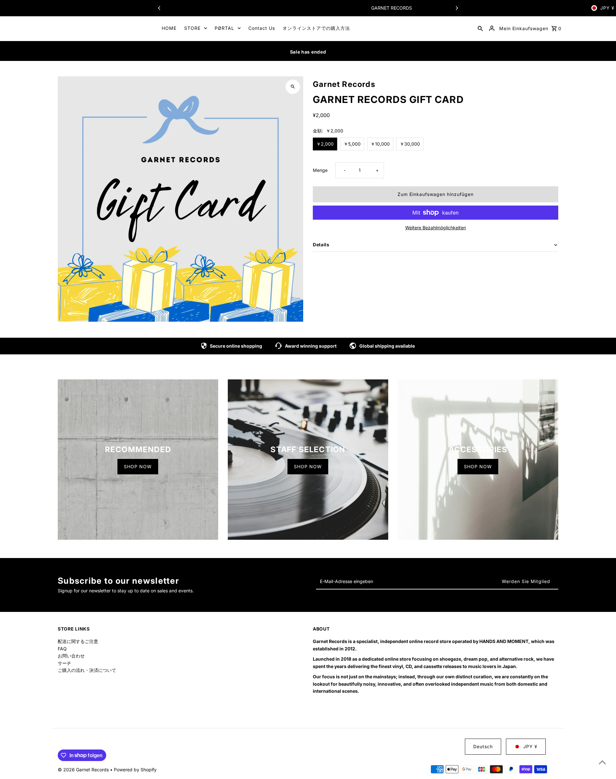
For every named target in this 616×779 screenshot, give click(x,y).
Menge (320, 170)
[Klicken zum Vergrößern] (293, 87)
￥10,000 (380, 144)
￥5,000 (352, 144)
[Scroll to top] (602, 762)
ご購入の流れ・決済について (87, 670)
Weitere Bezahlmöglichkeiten (435, 227)
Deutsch (483, 746)
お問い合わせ (71, 655)
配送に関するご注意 (78, 641)
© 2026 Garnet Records (84, 769)
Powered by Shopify (135, 769)
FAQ (62, 648)
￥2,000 (325, 144)
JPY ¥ (607, 8)
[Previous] (159, 8)
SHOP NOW (138, 466)
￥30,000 (410, 144)
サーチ (64, 663)
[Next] (456, 8)
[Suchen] (480, 28)
